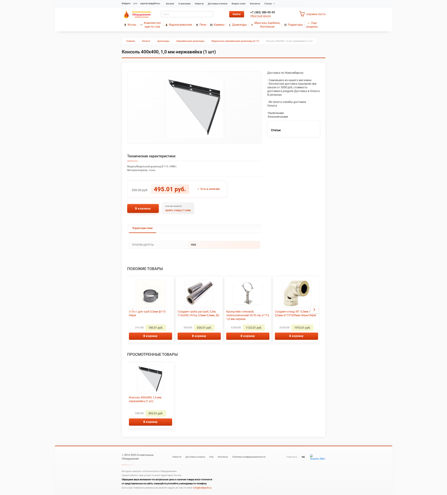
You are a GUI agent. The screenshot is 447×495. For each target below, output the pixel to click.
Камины (219, 24)
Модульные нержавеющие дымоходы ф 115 (235, 41)
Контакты (255, 3)
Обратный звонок (260, 16)
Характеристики (142, 228)
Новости (199, 3)
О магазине (184, 3)
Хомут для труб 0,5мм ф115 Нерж (147, 313)
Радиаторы (295, 24)
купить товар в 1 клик (178, 210)
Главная (130, 41)
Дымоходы (239, 24)
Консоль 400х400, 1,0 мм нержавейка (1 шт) (145, 399)
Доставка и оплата (217, 3)
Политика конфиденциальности (248, 456)
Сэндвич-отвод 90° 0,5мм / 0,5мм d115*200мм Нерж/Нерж (295, 313)
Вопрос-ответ (239, 3)
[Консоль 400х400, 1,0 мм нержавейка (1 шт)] (195, 107)
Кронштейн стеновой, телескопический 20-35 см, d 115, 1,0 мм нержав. (247, 315)
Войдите (126, 3)
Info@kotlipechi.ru (202, 487)
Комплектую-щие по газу (152, 24)
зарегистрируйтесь (150, 3)
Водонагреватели (180, 24)
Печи (203, 24)
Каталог (170, 3)
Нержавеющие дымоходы (190, 41)
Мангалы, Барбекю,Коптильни (267, 24)
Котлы (132, 24)
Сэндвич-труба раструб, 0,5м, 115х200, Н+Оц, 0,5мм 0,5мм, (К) (198, 313)
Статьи (268, 3)
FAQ (211, 456)
